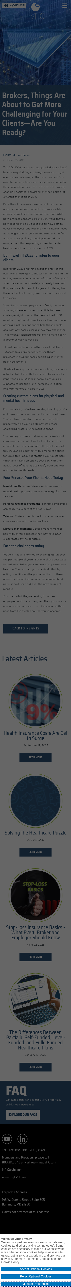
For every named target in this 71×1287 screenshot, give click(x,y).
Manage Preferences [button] (35, 1283)
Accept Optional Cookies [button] (36, 1269)
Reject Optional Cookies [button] (36, 1276)
